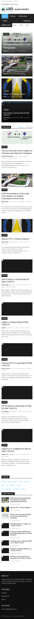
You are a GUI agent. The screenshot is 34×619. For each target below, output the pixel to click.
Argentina (16, 489)
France (19, 485)
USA (7, 485)
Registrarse (27, 21)
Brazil (20, 481)
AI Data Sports (5, 4)
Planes (5, 21)
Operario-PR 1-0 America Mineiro (22, 25)
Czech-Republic (6, 489)
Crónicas (12, 16)
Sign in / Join (13, 4)
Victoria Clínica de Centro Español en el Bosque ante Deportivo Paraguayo (28, 25)
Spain (15, 481)
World (10, 481)
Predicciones (23, 16)
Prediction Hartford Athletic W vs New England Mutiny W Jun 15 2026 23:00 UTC (21, 533)
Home (5, 16)
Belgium (12, 485)
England (4, 481)
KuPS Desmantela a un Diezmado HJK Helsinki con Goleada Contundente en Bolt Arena (16, 25)
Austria (23, 489)
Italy (3, 485)
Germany (26, 481)
